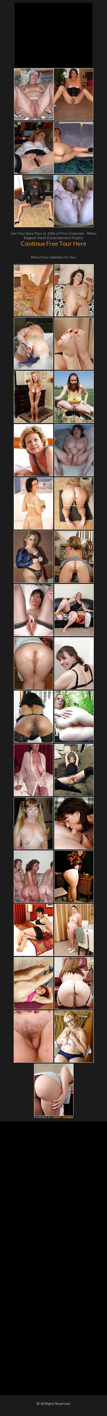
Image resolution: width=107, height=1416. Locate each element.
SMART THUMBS (62, 1117)
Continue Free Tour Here (53, 243)
